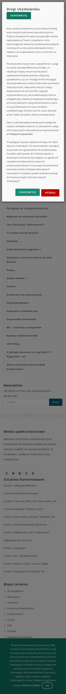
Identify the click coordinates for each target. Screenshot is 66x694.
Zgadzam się (18, 15)
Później (50, 192)
